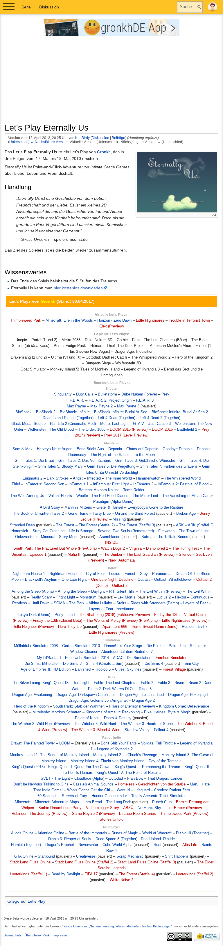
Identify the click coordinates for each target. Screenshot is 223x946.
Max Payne (76, 406)
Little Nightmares (150, 320)
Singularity (63, 394)
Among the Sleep (72, 591)
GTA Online (23, 856)
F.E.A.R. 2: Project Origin (110, 400)
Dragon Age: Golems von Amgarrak (98, 701)
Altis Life (189, 845)
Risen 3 (145, 689)
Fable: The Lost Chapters (115, 683)
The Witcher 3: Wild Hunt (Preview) (40, 724)
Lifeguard (142, 790)
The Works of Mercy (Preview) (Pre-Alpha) (122, 621)
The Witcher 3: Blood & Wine (95, 730)
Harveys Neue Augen (54, 449)
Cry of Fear (95, 574)
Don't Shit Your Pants (119, 743)
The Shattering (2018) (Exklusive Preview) (114, 615)
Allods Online (22, 833)
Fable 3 (164, 683)
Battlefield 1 (187, 429)
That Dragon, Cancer (165, 778)
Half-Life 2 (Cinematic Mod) (73, 424)
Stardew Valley (137, 730)
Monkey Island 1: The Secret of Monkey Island (49, 755)
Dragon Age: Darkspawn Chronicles (86, 695)
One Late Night (74, 580)
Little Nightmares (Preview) (184, 621)
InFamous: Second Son (44, 484)
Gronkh (104, 151)
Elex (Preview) (111, 326)
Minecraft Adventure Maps (57, 802)
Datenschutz (12, 935)
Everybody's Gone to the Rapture (155, 507)
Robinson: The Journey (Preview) (39, 814)
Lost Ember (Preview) (184, 808)
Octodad (116, 778)
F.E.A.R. (77, 400)
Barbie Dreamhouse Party (60, 808)
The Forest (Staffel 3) (137, 525)
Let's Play (36, 901)
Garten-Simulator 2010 (81, 646)
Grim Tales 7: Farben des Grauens (169, 466)
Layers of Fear (195, 603)
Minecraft (22, 802)
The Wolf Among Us (27, 496)
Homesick (19, 531)
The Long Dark (118, 802)
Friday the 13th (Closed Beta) (57, 621)
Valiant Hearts (60, 496)
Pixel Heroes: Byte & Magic (167, 712)
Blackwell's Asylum (41, 580)
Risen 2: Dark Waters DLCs (111, 689)
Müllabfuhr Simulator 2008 (36, 646)
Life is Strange (81, 531)
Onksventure (26, 537)
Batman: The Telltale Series (164, 537)
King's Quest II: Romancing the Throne (147, 767)
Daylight (98, 591)
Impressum (61, 935)
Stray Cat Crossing (48, 531)
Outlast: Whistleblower (173, 580)
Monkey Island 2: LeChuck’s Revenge (125, 755)
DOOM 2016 (162, 429)
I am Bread (92, 802)
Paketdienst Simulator (187, 646)
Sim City (191, 664)
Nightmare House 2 (65, 574)
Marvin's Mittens (78, 507)
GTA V (138, 424)
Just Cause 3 (159, 424)
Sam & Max (22, 449)
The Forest (65, 525)
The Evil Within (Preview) (160, 591)
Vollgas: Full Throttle (158, 743)
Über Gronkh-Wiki (37, 935)
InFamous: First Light (111, 484)
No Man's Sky (149, 808)
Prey (165, 394)
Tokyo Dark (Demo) (34, 615)
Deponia (115, 449)
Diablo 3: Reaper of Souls (69, 839)
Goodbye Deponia (178, 449)
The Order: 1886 (91, 429)
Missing (119, 519)
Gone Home (78, 514)
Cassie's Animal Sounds (93, 784)
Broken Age (186, 514)
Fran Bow (135, 778)
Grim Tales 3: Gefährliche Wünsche (145, 461)
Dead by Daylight (65, 874)
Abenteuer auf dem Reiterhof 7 (127, 652)
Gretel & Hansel (109, 507)
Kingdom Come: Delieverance (184, 706)
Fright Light (65, 597)
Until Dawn (40, 603)
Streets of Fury (74, 796)
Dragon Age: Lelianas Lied (142, 695)
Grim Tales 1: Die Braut (34, 461)
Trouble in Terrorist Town (189, 320)
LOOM (64, 743)
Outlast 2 (119, 586)
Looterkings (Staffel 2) (194, 874)
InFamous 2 (143, 484)
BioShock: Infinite (75, 412)
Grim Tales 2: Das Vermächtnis (84, 461)
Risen (179, 683)
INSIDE (111, 543)
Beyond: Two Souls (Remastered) (126, 531)
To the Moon (144, 455)
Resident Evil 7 (194, 627)
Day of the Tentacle (165, 761)
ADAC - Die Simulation (132, 658)
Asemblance (109, 537)
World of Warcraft (157, 833)
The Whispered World (183, 478)
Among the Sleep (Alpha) (33, 591)
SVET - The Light (55, 778)
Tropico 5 (103, 669)
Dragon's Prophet (59, 845)
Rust (157, 845)
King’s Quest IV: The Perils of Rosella (128, 773)
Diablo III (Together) (192, 833)
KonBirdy (82, 138)
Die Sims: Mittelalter (41, 664)
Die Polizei (155, 646)
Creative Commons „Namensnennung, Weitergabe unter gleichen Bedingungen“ (116, 926)
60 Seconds (47, 796)
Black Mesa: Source (28, 424)
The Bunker (112, 555)
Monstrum (88, 597)
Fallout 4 (161, 730)
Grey (144, 574)
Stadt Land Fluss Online (30, 862)
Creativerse (85, 856)
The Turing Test (185, 548)
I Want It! (122, 790)
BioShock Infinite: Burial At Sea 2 (180, 412)
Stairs (121, 603)
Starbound (46, 856)
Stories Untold (111, 819)
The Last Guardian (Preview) (151, 555)
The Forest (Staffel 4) (137, 874)
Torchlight (81, 683)
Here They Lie (70, 627)
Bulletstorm (107, 394)
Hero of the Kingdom (31, 706)
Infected (94, 478)
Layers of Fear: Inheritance (111, 609)
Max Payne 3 (128, 406)
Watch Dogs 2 (113, 548)
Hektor (180, 597)
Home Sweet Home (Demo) (154, 627)
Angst (78, 478)
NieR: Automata (121, 560)
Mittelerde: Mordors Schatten (57, 712)
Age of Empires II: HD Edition (46, 669)
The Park (76, 603)
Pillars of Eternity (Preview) (132, 706)
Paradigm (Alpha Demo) (113, 502)
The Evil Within (198, 591)
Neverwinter (88, 845)
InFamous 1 (79, 484)
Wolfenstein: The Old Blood (51, 429)
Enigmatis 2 (32, 478)
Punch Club (162, 802)
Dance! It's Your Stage (123, 646)
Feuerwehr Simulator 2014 (87, 658)
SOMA (59, 603)
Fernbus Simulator (171, 658)
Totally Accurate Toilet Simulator (158, 796)
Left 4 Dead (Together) (116, 418)
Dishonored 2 (157, 548)
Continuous (199, 597)
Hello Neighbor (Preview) (33, 627)
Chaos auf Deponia (142, 449)
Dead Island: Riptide (158, 839)
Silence (185, 555)
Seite (26, 7)
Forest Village (174, 669)
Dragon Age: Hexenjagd (188, 695)
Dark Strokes (58, 478)
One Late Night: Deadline (112, 580)
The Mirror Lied (145, 496)
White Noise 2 (121, 880)
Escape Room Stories (137, 814)
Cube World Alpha (117, 845)
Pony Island (65, 615)
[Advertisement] (111, 81)
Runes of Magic (125, 833)
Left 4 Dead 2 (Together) (160, 418)
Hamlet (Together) (26, 845)
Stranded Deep (22, 525)
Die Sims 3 (72, 664)
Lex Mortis (126, 597)
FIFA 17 (91, 874)
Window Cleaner (83, 652)
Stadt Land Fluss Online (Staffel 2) (84, 862)
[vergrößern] (214, 215)
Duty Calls (84, 394)
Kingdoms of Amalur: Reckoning (113, 712)
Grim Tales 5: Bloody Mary (60, 466)
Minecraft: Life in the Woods (69, 320)
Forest (130, 574)
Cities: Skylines (128, 669)
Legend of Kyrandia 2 (115, 749)
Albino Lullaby (100, 603)
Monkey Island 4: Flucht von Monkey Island (107, 761)
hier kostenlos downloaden (78, 288)
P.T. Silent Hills (122, 591)
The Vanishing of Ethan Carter (187, 496)
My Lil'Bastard (49, 658)
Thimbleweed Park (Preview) (184, 814)
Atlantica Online (50, 833)
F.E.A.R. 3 (145, 400)
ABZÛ (128, 808)
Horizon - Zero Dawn (114, 320)
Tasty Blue (102, 514)
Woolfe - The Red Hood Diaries (102, 496)
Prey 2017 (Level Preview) (126, 435)
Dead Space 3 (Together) (116, 839)
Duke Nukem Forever (139, 394)
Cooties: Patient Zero (172, 790)
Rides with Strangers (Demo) (155, 603)
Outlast (144, 580)
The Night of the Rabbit (110, 455)
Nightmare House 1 (29, 574)
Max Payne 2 (101, 406)
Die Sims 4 (154, 664)
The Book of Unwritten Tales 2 (38, 514)
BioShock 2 (45, 412)
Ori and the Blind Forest (135, 514)
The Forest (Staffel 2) (97, 525)
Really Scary (41, 597)
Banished (83, 669)
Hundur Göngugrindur (109, 796)
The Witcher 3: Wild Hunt (95, 724)
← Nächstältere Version (49, 142)
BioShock (23, 412)
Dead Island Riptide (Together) (68, 418)
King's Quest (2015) (28, 767)
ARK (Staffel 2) (200, 525)
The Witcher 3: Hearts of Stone (147, 724)
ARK (180, 525)
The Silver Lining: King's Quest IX (40, 683)
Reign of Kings (87, 718)
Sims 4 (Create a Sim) (104, 664)
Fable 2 (147, 683)
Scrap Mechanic (130, 856)
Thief (16, 484)
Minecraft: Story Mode (59, 537)
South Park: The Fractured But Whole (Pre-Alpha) (55, 548)
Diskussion (100, 138)
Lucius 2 (164, 597)
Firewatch (166, 531)
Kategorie (15, 901)
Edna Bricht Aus (90, 449)
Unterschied (18, 142)
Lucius (114, 574)
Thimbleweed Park (25, 320)
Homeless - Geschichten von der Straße (152, 784)
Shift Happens (177, 856)
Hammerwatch (148, 478)
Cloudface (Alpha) (89, 778)
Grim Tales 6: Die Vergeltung (111, 466)
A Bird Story (50, 507)
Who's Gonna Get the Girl (88, 790)
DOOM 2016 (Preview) (129, 429)
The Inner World (118, 478)
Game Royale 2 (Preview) (93, 814)
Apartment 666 (114, 627)
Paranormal (161, 574)
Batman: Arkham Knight (99, 490)
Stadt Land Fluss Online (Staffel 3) (147, 862)
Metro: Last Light (114, 424)
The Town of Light (194, 531)
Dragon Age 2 (143, 701)
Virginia (135, 548)
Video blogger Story (102, 808)
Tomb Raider (133, 490)
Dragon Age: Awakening (32, 695)
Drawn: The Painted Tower (33, 743)
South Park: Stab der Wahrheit (79, 706)
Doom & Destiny (118, 718)
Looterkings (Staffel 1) (28, 874)
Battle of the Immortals (88, 833)
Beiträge (118, 138)
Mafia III (75, 555)
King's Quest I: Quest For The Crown (79, 767)
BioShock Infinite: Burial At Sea (120, 412)
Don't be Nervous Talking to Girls (41, 784)
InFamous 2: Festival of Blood (183, 484)
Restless (19, 603)
